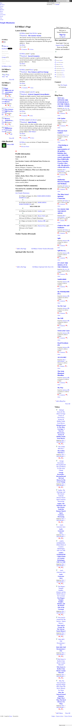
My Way (60, 388)
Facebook (63, 76)
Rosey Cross (66, 135)
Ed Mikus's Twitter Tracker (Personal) (42, 248)
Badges (53, 716)
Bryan (64, 120)
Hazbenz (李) (41, 221)
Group (63, 68)
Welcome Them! (25, 146)
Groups (4, 57)
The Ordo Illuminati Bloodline (61, 373)
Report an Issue (59, 716)
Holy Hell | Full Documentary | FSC (61, 649)
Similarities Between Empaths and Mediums (63, 182)
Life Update (61, 118)
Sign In (54, 0)
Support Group (60, 45)
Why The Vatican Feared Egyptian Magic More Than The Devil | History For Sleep (61, 698)
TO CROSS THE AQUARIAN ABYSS (63, 211)
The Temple (64, 85)
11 (7, 124)
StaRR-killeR (62, 279)
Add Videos (59, 713)
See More (22, 45)
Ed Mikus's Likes (6, 66)
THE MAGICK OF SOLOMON (9, 90)
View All (11, 79)
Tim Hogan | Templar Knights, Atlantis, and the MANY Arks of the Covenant (61, 603)
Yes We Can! (62, 306)
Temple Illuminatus (7, 23)
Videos (63, 74)
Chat (62, 72)
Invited (57, 62)
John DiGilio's (33, 33)
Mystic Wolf (41, 216)
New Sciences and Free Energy (38, 72)
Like (4, 41)
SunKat (40, 211)
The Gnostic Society (34, 35)
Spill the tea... (62, 250)
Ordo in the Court (64, 331)
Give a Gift (10, 144)
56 (32, 138)
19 (10, 106)
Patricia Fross (42, 226)
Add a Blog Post (60, 401)
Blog (62, 66)
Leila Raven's (33, 120)
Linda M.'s (32, 92)
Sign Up (50, 0)
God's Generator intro (61, 531)
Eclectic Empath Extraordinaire (38, 94)
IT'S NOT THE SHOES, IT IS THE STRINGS (63, 265)
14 (7, 115)
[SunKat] (7, 75)
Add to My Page (21, 248)
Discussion (63, 70)
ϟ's (30, 53)
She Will (60, 318)
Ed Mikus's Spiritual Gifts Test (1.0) (42, 267)
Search (70, 1)
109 (11, 134)
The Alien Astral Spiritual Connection (63, 196)
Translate (57, 4)
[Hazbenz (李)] (3, 75)
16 (7, 96)
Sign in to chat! (62, 725)
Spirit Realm (32, 122)
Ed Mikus (22, 33)
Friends (61, 64)
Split (59, 238)
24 (7, 134)
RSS (16, 151)
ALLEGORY (62, 357)
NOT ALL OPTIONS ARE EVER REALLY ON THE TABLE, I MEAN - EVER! (64, 102)
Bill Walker (32, 131)
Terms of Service (68, 716)
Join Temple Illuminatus (22, 193)
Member (61, 60)
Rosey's (31, 69)
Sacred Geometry (34, 56)
